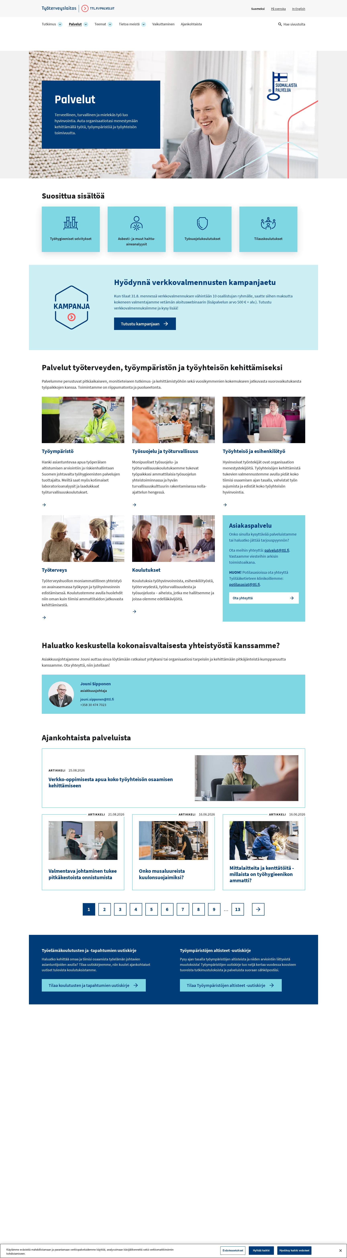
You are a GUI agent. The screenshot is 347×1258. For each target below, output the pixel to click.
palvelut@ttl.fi (276, 550)
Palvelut (75, 24)
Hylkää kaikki (261, 1250)
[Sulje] (340, 1250)
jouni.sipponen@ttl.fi (97, 699)
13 (239, 910)
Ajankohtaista (191, 24)
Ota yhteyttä (243, 598)
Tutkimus (49, 24)
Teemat (100, 24)
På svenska (278, 9)
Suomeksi (258, 9)
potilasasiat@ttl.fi (244, 584)
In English (298, 9)
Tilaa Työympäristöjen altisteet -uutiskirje (226, 985)
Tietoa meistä (129, 24)
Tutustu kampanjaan (140, 324)
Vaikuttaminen (163, 24)
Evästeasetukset (233, 1250)
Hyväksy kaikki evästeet (294, 1250)
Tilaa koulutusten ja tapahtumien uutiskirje (89, 985)
